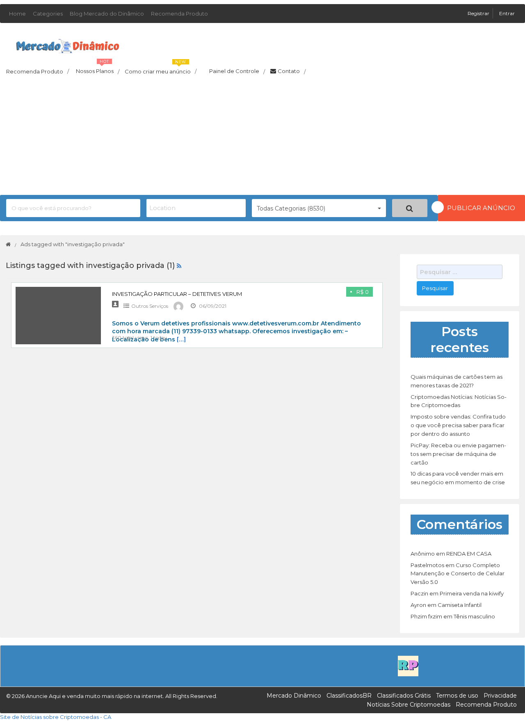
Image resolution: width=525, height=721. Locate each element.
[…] (181, 339)
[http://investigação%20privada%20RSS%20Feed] (179, 265)
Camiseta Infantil (460, 605)
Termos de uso (457, 695)
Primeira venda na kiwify (472, 593)
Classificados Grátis (404, 695)
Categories (48, 13)
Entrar (507, 13)
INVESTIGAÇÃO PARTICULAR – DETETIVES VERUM (177, 294)
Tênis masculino (474, 616)
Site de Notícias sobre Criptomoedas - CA (55, 717)
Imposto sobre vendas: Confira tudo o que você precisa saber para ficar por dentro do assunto (458, 425)
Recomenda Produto (179, 13)
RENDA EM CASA (468, 553)
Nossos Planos (97, 69)
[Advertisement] (262, 137)
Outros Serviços (149, 306)
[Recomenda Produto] (408, 665)
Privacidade (500, 695)
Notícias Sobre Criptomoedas (408, 704)
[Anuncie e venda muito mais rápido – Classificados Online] (67, 44)
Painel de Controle (237, 71)
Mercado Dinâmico (294, 695)
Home (17, 13)
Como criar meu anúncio (160, 69)
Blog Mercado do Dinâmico (107, 13)
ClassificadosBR (349, 695)
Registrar (479, 13)
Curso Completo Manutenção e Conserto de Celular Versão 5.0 (457, 574)
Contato (292, 71)
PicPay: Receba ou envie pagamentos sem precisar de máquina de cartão (458, 454)
